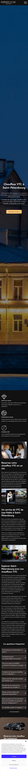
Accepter (14, 756)
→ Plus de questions (14, 711)
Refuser (14, 760)
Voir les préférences (14, 764)
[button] (26, 741)
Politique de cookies (13, 768)
